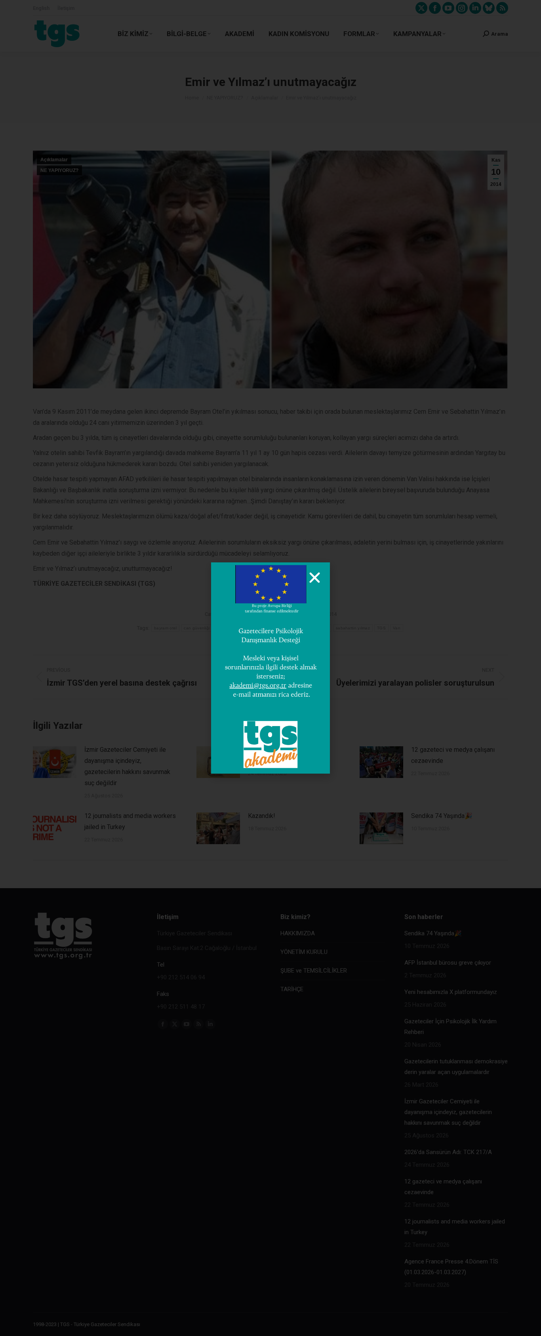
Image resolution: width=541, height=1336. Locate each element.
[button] (314, 577)
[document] (270, 668)
